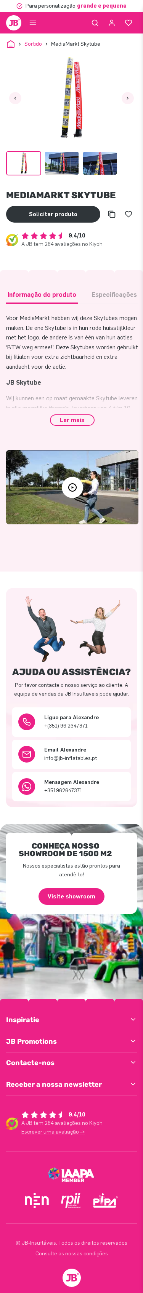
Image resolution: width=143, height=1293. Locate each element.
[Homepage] (13, 22)
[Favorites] (128, 22)
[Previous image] (15, 98)
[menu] (32, 22)
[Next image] (128, 98)
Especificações (114, 294)
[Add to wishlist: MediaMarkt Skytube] (128, 214)
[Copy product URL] (111, 214)
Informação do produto (42, 294)
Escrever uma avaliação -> (53, 1132)
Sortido (33, 44)
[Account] (111, 22)
